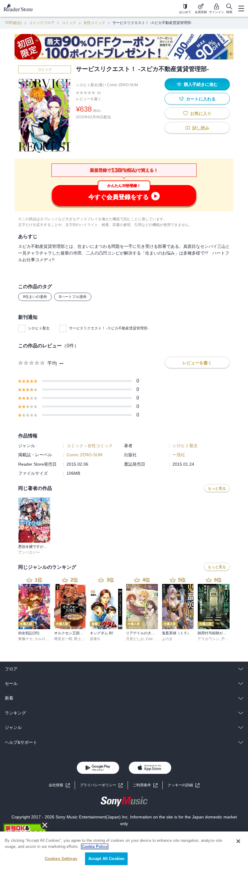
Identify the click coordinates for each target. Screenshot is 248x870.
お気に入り (200, 113)
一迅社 (178, 454)
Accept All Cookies (106, 858)
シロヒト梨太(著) (90, 85)
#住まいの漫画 (35, 297)
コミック (69, 23)
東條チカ (25, 639)
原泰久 (95, 639)
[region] (124, 850)
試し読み (200, 128)
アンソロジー (29, 552)
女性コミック (94, 23)
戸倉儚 (226, 639)
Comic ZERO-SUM (122, 85)
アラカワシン (208, 639)
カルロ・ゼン (45, 639)
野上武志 (81, 639)
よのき (167, 639)
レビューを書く (88, 99)
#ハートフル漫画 (72, 297)
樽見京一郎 (63, 639)
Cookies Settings (61, 858)
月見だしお (135, 639)
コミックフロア (41, 23)
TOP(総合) (13, 23)
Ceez (150, 639)
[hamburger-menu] (241, 8)
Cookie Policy (95, 846)
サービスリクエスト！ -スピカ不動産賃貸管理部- (108, 328)
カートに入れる (201, 98)
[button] (183, 785)
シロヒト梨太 (39, 328)
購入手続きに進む (201, 84)
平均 (52, 363)
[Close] (238, 841)
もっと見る (217, 488)
